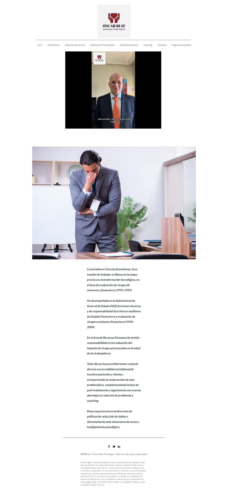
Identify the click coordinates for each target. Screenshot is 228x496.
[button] (75, 44)
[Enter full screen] (157, 124)
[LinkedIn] (119, 446)
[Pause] (69, 124)
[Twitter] (114, 446)
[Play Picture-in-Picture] (151, 124)
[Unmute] (75, 124)
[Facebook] (109, 446)
